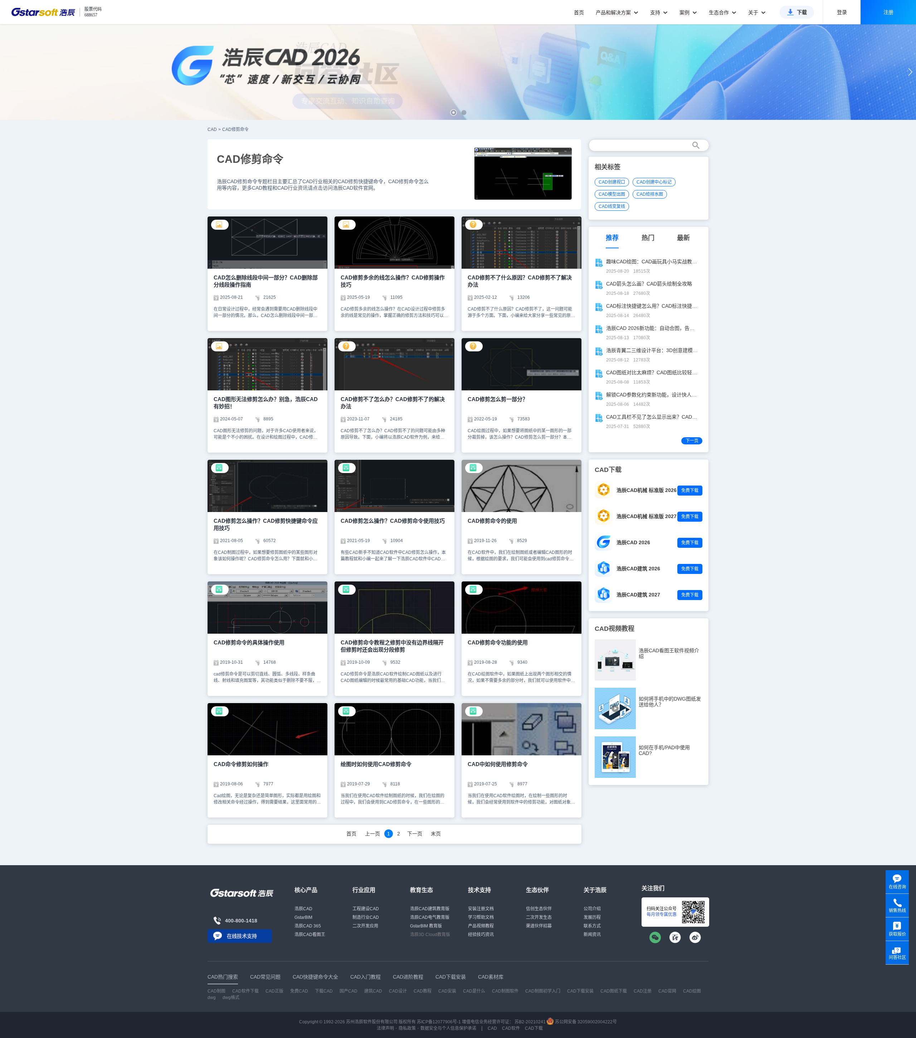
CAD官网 (667, 991)
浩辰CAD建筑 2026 (638, 568)
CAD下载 (534, 1028)
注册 (888, 12)
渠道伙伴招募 (539, 926)
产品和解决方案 (614, 12)
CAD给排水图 (650, 194)
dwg (212, 997)
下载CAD (324, 991)
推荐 (612, 238)
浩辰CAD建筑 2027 (638, 595)
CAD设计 (398, 991)
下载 (802, 12)
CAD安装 (447, 991)
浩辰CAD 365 (307, 926)
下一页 (414, 834)
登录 (842, 12)
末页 (436, 834)
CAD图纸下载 (613, 991)
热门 (648, 238)
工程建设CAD (365, 908)
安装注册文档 (481, 908)
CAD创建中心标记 (654, 182)
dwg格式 (231, 997)
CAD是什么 (474, 991)
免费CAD (299, 991)
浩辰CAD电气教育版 (429, 917)
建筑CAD (373, 991)
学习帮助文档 (481, 917)
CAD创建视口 (612, 182)
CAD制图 (216, 991)
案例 (685, 12)
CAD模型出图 (612, 194)
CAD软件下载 (245, 991)
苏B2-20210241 (530, 1021)
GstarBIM (303, 917)
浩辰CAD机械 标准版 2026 (647, 490)
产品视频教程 (481, 926)
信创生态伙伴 (539, 908)
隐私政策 (407, 1028)
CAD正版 (274, 991)
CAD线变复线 (612, 206)
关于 (754, 12)
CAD (212, 129)
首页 (579, 12)
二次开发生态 (539, 917)
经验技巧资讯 (481, 934)
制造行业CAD (365, 917)
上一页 (372, 834)
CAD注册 (643, 991)
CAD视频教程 (614, 628)
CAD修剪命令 (235, 129)
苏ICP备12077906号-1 (439, 1021)
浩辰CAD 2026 (633, 542)
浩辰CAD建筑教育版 (429, 908)
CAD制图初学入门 (542, 991)
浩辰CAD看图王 (309, 934)
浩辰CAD (303, 908)
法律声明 (385, 1028)
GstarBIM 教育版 (426, 926)
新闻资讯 (592, 934)
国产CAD (348, 991)
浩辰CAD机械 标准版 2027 (647, 516)
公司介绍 (592, 908)
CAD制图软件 (505, 991)
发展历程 (592, 917)
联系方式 (592, 926)
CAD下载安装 (580, 991)
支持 (656, 12)
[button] (453, 112)
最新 (683, 238)
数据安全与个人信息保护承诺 (448, 1028)
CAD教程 (423, 991)
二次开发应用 (365, 926)
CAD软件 (511, 1028)
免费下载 (689, 490)
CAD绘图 (692, 991)
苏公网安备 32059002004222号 (585, 1021)
